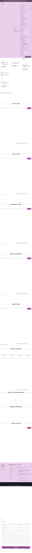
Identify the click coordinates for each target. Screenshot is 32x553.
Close (22, 4)
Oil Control (22, 10)
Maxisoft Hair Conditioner (16, 62)
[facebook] (3, 472)
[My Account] (12, 29)
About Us (11, 467)
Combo (22, 55)
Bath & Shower (23, 39)
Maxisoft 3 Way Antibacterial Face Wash (26, 65)
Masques (22, 26)
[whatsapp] (1, 474)
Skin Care (22, 24)
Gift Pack (22, 54)
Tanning (22, 8)
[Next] (3, 91)
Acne (22, 6)
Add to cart (2, 67)
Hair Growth (23, 16)
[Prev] (1, 91)
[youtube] (5, 472)
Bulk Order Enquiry (28, 56)
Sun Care (22, 30)
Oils (21, 49)
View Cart (7, 92)
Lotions (22, 32)
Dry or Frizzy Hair (23, 12)
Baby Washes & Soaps (24, 50)
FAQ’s (10, 475)
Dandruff (22, 13)
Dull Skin (22, 7)
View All (29, 108)
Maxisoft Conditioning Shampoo (4, 63)
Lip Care (22, 34)
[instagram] (1, 472)
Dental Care (23, 37)
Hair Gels (22, 46)
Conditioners (23, 22)
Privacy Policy (12, 468)
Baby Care (22, 48)
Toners (22, 28)
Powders (22, 51)
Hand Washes (23, 38)
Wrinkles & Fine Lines (24, 11)
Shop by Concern (23, 5)
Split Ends (22, 14)
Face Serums (23, 29)
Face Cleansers (23, 27)
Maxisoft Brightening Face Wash (5, 82)
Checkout (10, 92)
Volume (22, 15)
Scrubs (22, 25)
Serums (22, 23)
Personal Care (23, 36)
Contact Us (11, 478)
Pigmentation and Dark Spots (25, 9)
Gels (21, 33)
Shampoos (22, 21)
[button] (30, 29)
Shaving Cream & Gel (24, 45)
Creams (22, 31)
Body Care (22, 35)
